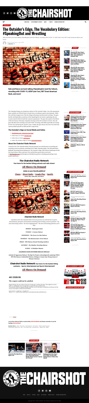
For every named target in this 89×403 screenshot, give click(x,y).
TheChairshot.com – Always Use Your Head (22, 133)
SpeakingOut (36, 327)
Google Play (40, 174)
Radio (45, 22)
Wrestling (26, 22)
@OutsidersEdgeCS (36, 140)
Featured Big (29, 326)
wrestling (42, 327)
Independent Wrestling (14, 327)
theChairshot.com (15, 154)
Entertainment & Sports (36, 22)
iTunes (18, 174)
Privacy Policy (51, 394)
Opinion (33, 394)
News (24, 394)
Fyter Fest (35, 326)
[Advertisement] (44, 3)
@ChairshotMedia (34, 321)
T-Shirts (51, 22)
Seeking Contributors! (60, 22)
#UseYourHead (16, 323)
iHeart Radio (28, 174)
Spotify (50, 174)
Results (28, 394)
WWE (47, 327)
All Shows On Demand (34, 166)
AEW (18, 326)
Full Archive (43, 394)
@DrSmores (26, 138)
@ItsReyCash (27, 135)
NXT (22, 327)
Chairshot (10, 43)
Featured (22, 326)
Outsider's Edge (28, 327)
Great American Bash (44, 326)
